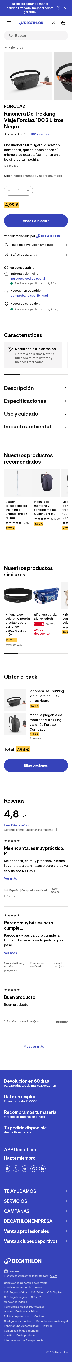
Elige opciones (36, 765)
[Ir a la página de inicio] (31, 23)
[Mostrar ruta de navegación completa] (5, 47)
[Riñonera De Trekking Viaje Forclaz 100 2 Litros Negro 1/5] (28, 76)
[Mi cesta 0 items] (63, 23)
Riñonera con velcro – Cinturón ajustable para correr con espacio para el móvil (18, 624)
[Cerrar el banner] (65, 8)
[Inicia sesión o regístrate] (53, 23)
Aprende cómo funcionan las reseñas (28, 829)
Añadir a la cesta (36, 221)
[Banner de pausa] (58, 8)
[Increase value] (28, 190)
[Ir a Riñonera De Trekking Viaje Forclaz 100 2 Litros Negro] (15, 700)
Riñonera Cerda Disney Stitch (45, 616)
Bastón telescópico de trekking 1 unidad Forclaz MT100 (17, 509)
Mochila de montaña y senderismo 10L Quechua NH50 (45, 507)
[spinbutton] (18, 191)
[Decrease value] (9, 190)
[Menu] (9, 23)
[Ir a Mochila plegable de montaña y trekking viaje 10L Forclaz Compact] (15, 724)
